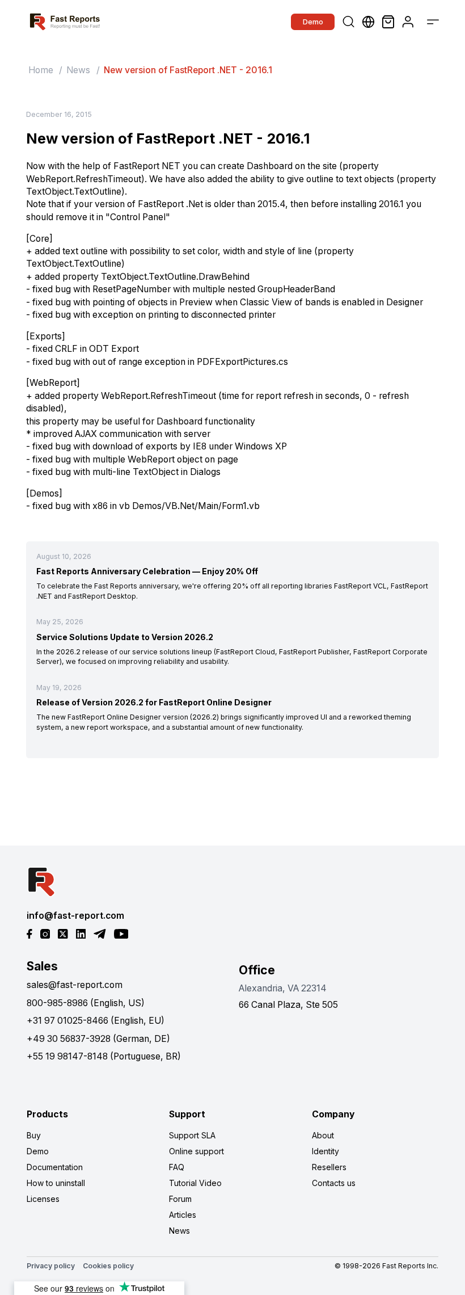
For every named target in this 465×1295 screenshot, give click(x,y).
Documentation (55, 1167)
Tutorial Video (195, 1183)
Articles (182, 1215)
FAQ (176, 1167)
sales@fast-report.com (74, 984)
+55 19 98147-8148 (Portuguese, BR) (104, 1056)
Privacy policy (51, 1266)
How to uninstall (56, 1183)
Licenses (43, 1199)
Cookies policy (108, 1266)
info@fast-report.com (75, 915)
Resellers (329, 1167)
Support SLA (192, 1135)
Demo (313, 21)
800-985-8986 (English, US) (86, 1003)
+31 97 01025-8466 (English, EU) (95, 1020)
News (78, 70)
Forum (180, 1199)
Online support (196, 1151)
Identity (325, 1151)
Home (40, 70)
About (323, 1135)
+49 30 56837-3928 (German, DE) (98, 1038)
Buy (34, 1135)
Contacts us (334, 1183)
